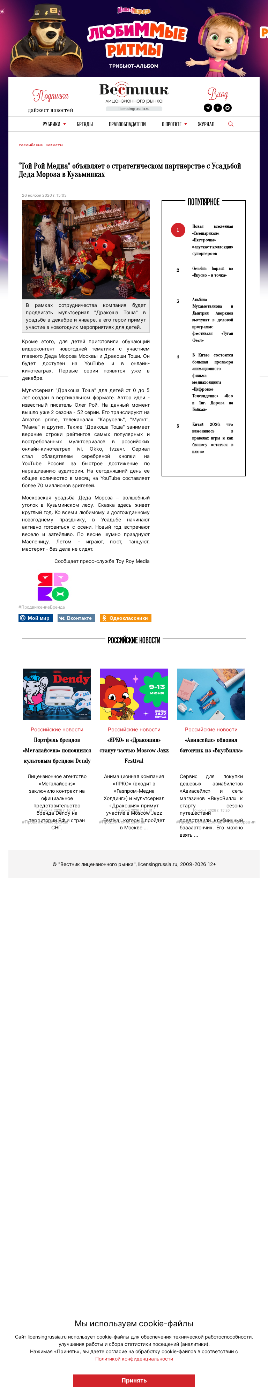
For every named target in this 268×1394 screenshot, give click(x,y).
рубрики (51, 124)
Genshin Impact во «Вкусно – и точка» (212, 272)
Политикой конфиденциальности (134, 1359)
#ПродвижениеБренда (41, 607)
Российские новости (40, 145)
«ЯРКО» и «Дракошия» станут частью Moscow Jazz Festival (134, 750)
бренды (85, 124)
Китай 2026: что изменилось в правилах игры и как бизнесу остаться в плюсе (212, 438)
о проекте (171, 124)
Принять (134, 1380)
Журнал (206, 124)
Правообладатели (127, 124)
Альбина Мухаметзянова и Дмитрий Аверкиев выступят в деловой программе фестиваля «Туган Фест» (212, 320)
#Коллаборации (239, 821)
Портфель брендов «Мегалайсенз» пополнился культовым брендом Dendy (57, 750)
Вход (218, 94)
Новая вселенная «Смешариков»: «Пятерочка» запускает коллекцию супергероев (212, 240)
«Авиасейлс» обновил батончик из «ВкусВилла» (211, 745)
